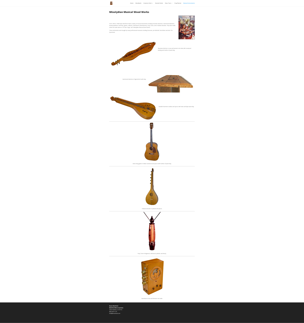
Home (131, 3)
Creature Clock (147, 3)
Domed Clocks (159, 3)
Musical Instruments (189, 3)
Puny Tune (168, 3)
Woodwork (138, 3)
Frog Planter (177, 3)
